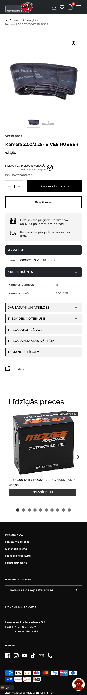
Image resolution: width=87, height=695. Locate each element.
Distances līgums (24, 352)
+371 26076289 (28, 631)
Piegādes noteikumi (26, 318)
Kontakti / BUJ (14, 534)
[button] (7, 687)
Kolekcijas (29, 20)
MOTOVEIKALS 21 (43, 693)
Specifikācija (20, 272)
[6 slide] (46, 510)
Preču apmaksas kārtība (31, 341)
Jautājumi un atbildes (28, 307)
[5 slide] (40, 510)
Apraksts (16, 250)
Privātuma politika (17, 541)
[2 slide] (23, 510)
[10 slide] (69, 510)
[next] (77, 457)
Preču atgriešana (25, 330)
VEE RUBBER (13, 136)
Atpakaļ (14, 20)
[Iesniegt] (74, 590)
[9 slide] (63, 510)
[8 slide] (57, 510)
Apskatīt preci (43, 491)
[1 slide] (17, 510)
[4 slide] (35, 510)
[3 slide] (29, 510)
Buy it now (43, 202)
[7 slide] (52, 510)
